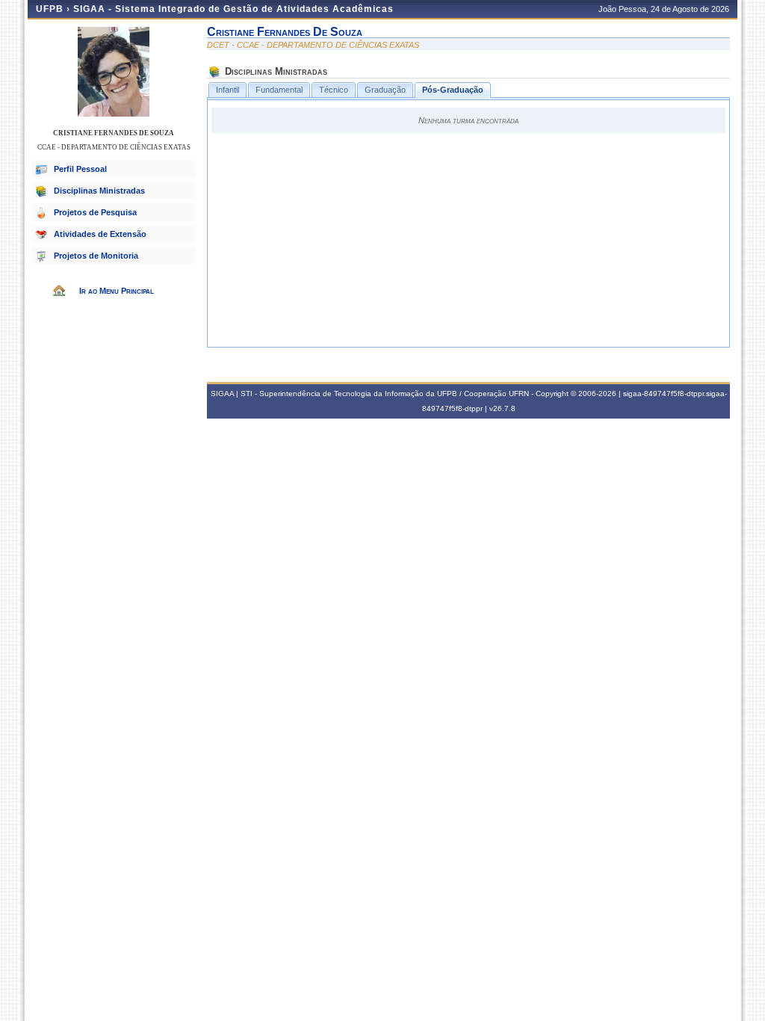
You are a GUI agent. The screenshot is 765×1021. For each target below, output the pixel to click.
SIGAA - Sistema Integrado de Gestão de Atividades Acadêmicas (233, 9)
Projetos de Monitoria (96, 255)
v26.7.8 (502, 408)
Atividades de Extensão (100, 233)
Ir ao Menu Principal (116, 290)
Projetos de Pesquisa (95, 212)
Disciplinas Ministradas (99, 190)
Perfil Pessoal (80, 168)
